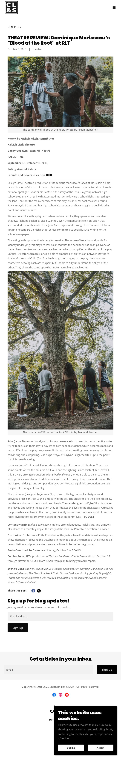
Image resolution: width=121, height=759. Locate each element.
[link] (11, 7)
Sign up (18, 628)
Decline (71, 747)
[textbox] (60, 616)
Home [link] (52, 719)
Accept (100, 747)
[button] (114, 7)
